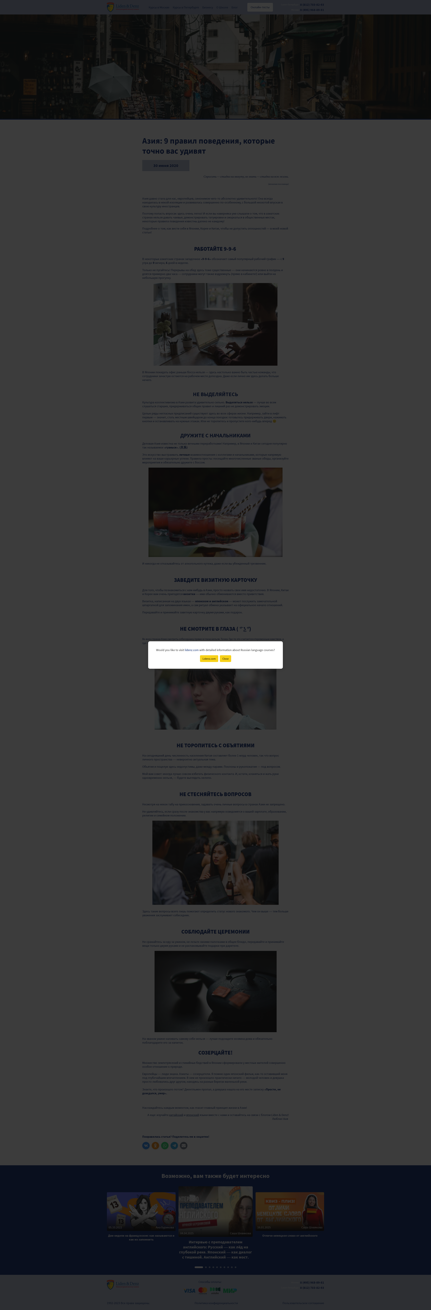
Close (225, 658)
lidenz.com (192, 650)
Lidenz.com (209, 658)
